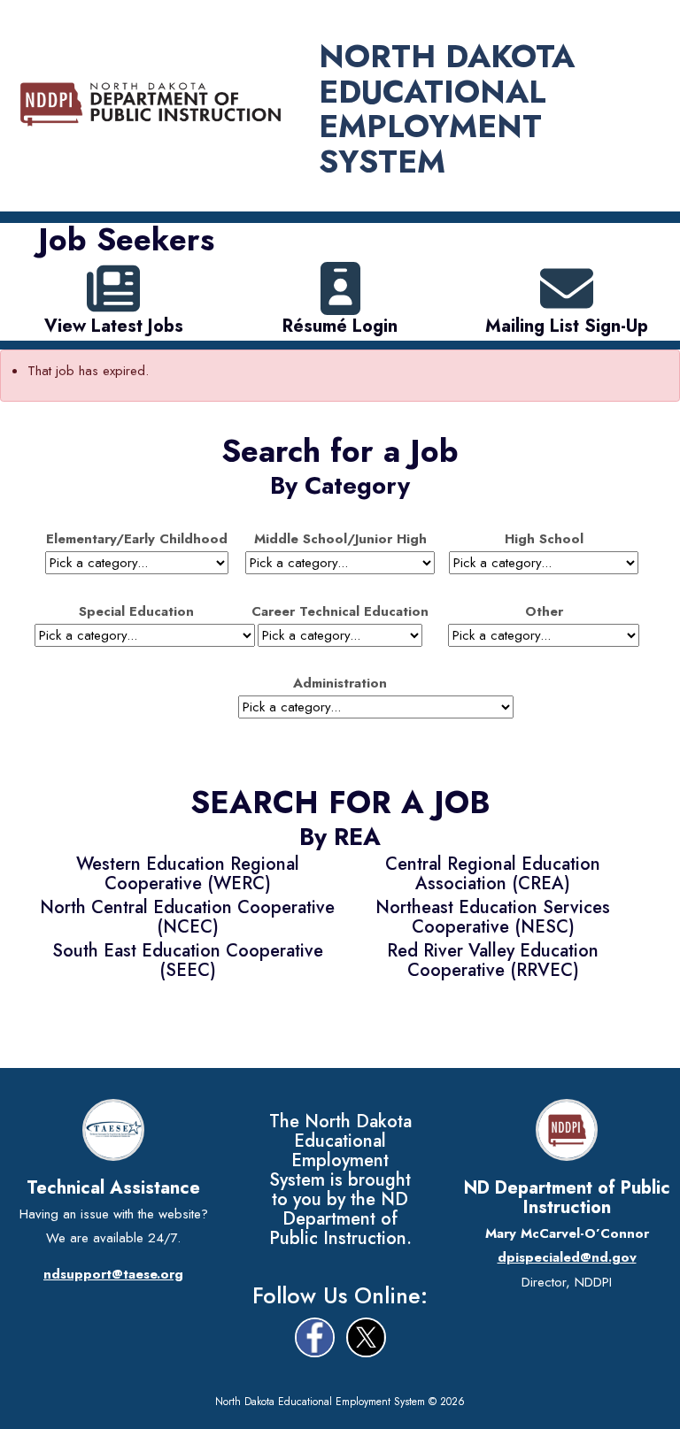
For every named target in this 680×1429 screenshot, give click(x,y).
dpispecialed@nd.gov (567, 1257)
